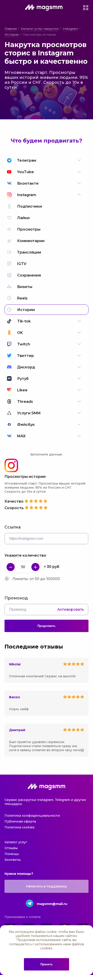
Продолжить (46, 626)
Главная (11, 28)
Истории (12, 34)
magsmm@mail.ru (52, 904)
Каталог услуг (16, 842)
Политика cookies (20, 827)
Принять (46, 964)
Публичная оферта (20, 821)
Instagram (70, 28)
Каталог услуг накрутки (39, 28)
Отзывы (11, 848)
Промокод (16, 598)
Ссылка (13, 527)
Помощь (12, 854)
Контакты (13, 860)
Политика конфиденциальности (32, 816)
